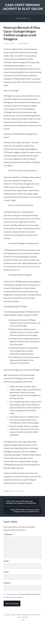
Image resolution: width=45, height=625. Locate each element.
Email (7, 572)
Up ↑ (23, 620)
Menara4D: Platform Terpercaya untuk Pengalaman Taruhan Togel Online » (25, 510)
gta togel (29, 65)
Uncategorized (17, 491)
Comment (9, 535)
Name (7, 561)
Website (7, 583)
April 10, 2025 (9, 43)
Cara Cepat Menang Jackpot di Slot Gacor (22, 7)
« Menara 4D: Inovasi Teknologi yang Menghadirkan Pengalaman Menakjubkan (21, 502)
